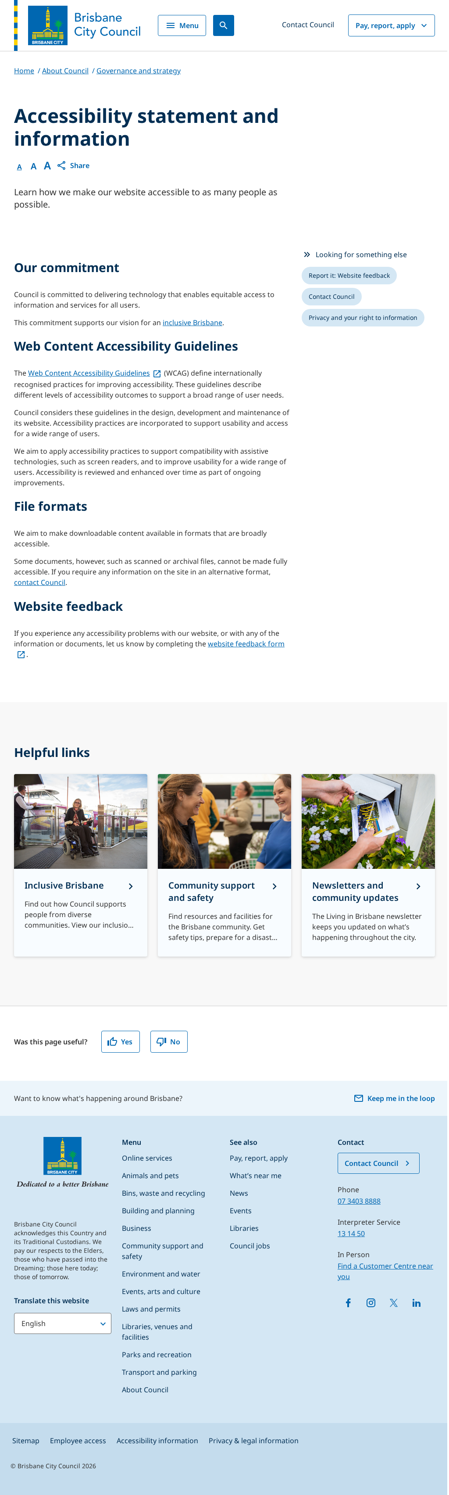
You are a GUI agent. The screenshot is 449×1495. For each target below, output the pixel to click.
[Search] (223, 25)
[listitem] (349, 275)
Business (136, 1228)
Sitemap (25, 1440)
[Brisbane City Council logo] (77, 25)
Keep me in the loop (401, 1098)
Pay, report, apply (385, 25)
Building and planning (158, 1210)
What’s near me (256, 1175)
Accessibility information (157, 1440)
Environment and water (161, 1274)
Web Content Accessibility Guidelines (89, 373)
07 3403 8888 (359, 1201)
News (239, 1193)
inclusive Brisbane (192, 322)
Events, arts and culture (161, 1291)
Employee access (78, 1440)
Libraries (244, 1228)
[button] (72, 165)
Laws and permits (151, 1309)
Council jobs (250, 1246)
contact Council (39, 582)
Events (241, 1210)
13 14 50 (351, 1233)
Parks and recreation (157, 1354)
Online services (147, 1158)
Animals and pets (150, 1175)
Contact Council (308, 24)
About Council (145, 1390)
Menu (189, 25)
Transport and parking (159, 1372)
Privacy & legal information (254, 1440)
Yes (126, 1042)
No (175, 1042)
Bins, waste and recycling (163, 1193)
